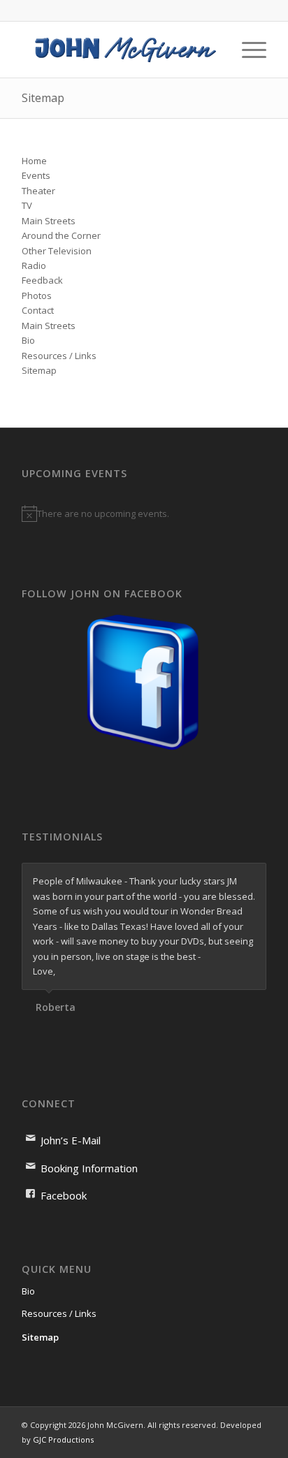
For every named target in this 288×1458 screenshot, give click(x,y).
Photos (37, 295)
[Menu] (247, 50)
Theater (38, 190)
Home (34, 160)
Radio (34, 265)
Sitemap (43, 97)
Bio (28, 340)
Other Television (57, 251)
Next (252, 877)
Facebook (64, 1195)
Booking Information (89, 1168)
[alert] (144, 513)
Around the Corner (61, 235)
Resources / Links (59, 355)
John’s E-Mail (71, 1140)
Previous (221, 877)
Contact (38, 310)
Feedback (42, 280)
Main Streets (48, 220)
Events (36, 175)
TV (27, 205)
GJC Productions (63, 1439)
